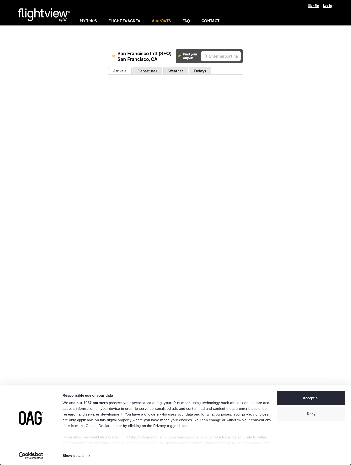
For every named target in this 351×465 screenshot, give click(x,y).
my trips (88, 20)
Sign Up (313, 5)
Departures (147, 71)
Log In (327, 5)
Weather (175, 71)
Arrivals (120, 71)
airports (161, 20)
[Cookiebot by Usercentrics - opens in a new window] (31, 455)
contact (210, 20)
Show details (73, 456)
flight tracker (124, 20)
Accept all (311, 398)
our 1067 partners (92, 403)
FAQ (186, 20)
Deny (311, 414)
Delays (200, 71)
